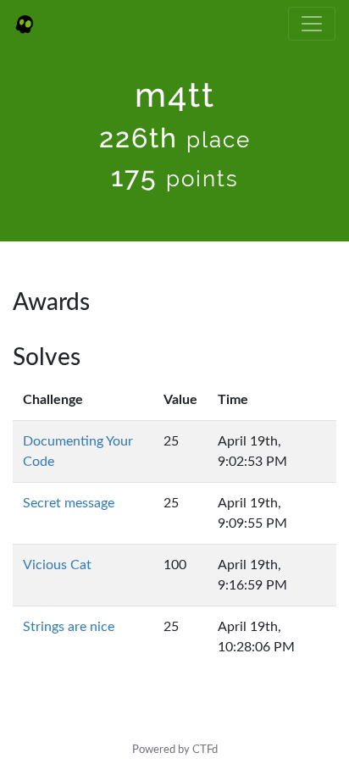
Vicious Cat (57, 565)
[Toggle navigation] (311, 24)
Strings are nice (68, 627)
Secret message (68, 503)
